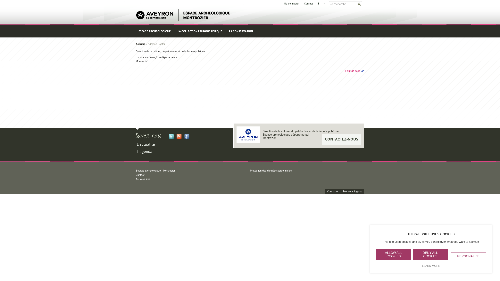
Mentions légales (352, 191)
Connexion (333, 191)
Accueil (140, 44)
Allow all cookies (393, 254)
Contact (308, 3)
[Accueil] (183, 15)
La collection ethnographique (200, 31)
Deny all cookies (430, 254)
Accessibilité (143, 179)
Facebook (186, 136)
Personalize (468, 256)
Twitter (171, 136)
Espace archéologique (154, 31)
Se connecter (291, 3)
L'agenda (144, 151)
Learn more (431, 265)
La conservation (241, 31)
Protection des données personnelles (271, 170)
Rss (179, 136)
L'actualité (146, 144)
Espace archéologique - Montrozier (155, 170)
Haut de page (352, 71)
